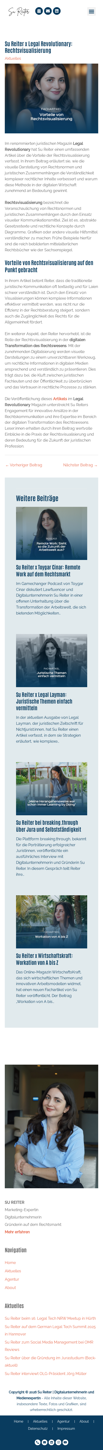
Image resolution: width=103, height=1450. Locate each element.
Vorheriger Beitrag (23, 465)
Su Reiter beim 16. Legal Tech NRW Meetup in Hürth (50, 1318)
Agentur (12, 1279)
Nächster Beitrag (80, 465)
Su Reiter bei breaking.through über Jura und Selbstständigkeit (48, 825)
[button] (91, 11)
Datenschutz (38, 1428)
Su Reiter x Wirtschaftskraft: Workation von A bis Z (44, 958)
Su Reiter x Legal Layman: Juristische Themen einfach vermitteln (44, 701)
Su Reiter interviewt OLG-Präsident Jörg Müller (46, 1373)
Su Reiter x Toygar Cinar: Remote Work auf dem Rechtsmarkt (48, 570)
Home (10, 1262)
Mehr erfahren (17, 1232)
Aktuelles (13, 58)
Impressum (66, 1428)
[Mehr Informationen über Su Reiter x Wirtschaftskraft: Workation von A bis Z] (51, 921)
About (10, 1287)
